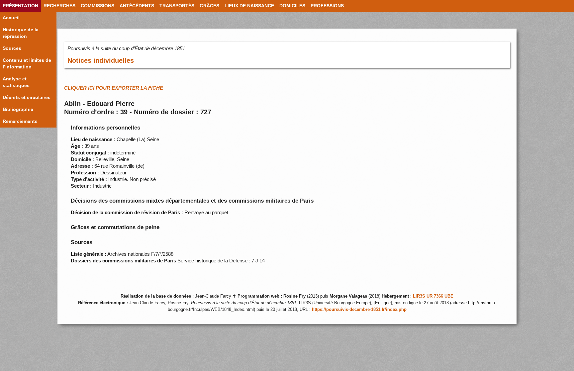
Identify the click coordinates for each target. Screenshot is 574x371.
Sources (12, 48)
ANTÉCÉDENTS (137, 5)
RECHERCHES (59, 5)
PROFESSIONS (327, 5)
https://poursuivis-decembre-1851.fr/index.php (359, 309)
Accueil (11, 17)
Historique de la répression (21, 33)
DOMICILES (292, 5)
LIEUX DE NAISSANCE (249, 5)
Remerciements (20, 121)
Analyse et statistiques (16, 82)
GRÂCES (209, 5)
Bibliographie (18, 109)
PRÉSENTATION (20, 5)
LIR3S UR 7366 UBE (433, 296)
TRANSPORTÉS (176, 5)
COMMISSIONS (97, 5)
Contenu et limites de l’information (27, 63)
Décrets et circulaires (26, 97)
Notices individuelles (100, 60)
